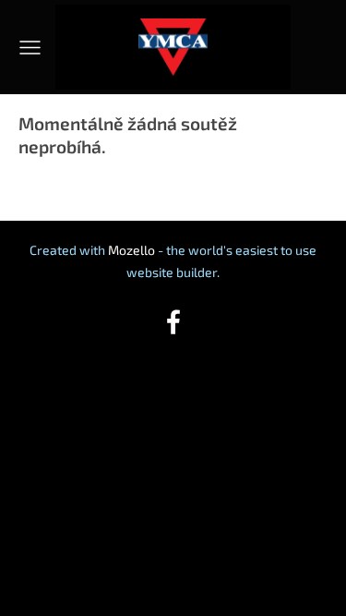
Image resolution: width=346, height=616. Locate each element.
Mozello (131, 250)
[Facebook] (173, 322)
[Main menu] (30, 47)
